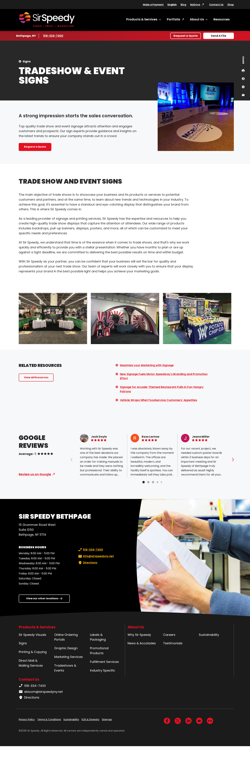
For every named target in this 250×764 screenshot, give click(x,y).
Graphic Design (66, 648)
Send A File (218, 36)
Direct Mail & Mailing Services (31, 663)
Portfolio (173, 19)
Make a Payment (153, 4)
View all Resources (36, 377)
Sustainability (209, 635)
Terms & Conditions (49, 719)
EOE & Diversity (90, 719)
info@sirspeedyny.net (98, 556)
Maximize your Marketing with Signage (147, 365)
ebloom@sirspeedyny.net (43, 692)
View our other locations (42, 598)
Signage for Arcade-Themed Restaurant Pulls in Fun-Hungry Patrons (162, 389)
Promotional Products (99, 650)
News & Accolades (142, 643)
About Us (197, 19)
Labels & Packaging (98, 637)
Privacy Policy (27, 719)
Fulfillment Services (104, 662)
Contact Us (216, 4)
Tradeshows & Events (65, 668)
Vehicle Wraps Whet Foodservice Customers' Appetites (158, 400)
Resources (221, 19)
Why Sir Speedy (139, 635)
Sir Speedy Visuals (32, 635)
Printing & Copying (33, 652)
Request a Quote (185, 36)
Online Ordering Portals (66, 637)
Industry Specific (102, 670)
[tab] (143, 482)
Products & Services (141, 19)
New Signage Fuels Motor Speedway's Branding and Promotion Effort (163, 376)
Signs (27, 61)
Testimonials (172, 643)
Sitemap (107, 719)
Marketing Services (68, 657)
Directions (90, 563)
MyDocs (195, 4)
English (172, 4)
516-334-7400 (53, 36)
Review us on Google (35, 474)
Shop (230, 4)
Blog (183, 4)
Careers (169, 635)
